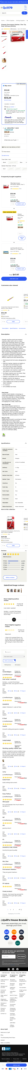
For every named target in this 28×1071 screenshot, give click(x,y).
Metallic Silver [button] (12, 162)
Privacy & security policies (3, 1010)
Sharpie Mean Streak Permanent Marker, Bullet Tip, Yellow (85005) (10, 307)
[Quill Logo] (8, 7)
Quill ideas (12, 1022)
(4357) (23, 561)
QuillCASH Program (12, 988)
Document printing (13, 1005)
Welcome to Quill (5, 1032)
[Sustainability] (4, 435)
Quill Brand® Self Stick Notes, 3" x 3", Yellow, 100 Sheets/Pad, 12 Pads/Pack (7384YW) (17, 248)
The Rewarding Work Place (8, 1037)
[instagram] (8, 969)
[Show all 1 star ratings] (14, 569)
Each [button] (4, 168)
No (16, 691)
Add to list (6, 155)
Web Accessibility (5, 1042)
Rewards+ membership (13, 980)
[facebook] (17, 969)
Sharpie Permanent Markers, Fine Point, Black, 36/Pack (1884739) (21, 215)
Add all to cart (14, 278)
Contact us (3, 1013)
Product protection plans (13, 1019)
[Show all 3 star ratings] (14, 565)
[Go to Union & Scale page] (10, 943)
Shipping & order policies (4, 1000)
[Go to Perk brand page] (6, 938)
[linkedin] (13, 969)
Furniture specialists (12, 1014)
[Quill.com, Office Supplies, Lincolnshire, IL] (6, 1049)
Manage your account (4, 987)
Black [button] (4, 162)
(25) (22, 567)
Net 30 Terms (13, 995)
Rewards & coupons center (22, 995)
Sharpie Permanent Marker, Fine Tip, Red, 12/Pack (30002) (17, 183)
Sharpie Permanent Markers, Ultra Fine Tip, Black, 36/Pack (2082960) (10, 531)
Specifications (14, 328)
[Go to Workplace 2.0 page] (17, 943)
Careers (3, 1040)
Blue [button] (21, 162)
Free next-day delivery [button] (8, 542)
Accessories (22, 328)
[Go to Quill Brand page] (6, 932)
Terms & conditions (6, 1058)
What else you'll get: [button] (10, 140)
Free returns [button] (7, 151)
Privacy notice (16, 1058)
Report (24, 691)
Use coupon (21, 956)
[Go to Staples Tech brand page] (21, 938)
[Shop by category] (1, 8)
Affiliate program (12, 1026)
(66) (22, 569)
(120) (22, 565)
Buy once (8, 85)
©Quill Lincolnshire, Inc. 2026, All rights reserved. (12, 1054)
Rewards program (12, 984)
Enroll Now (7, 100)
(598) (22, 563)
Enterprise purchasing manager (13, 1010)
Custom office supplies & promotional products (13, 999)
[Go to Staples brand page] (14, 938)
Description (5, 328)
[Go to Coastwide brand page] (14, 932)
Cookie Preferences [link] (17, 1061)
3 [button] (13, 909)
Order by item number (23, 990)
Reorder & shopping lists (22, 980)
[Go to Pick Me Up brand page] (21, 932)
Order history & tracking (5, 980)
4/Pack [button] (11, 168)
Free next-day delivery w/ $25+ (12, 147)
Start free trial (21, 117)
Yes (10, 691)
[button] (27, 2)
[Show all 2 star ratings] (14, 567)
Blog (2, 1035)
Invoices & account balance (3, 991)
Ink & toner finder (22, 984)
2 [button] (10, 909)
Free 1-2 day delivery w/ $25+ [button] (9, 318)
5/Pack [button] (18, 168)
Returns (3, 983)
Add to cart (16, 1065)
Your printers (22, 987)
